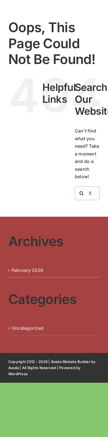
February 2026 (27, 270)
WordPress (18, 374)
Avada (13, 368)
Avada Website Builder (70, 361)
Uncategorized (27, 328)
